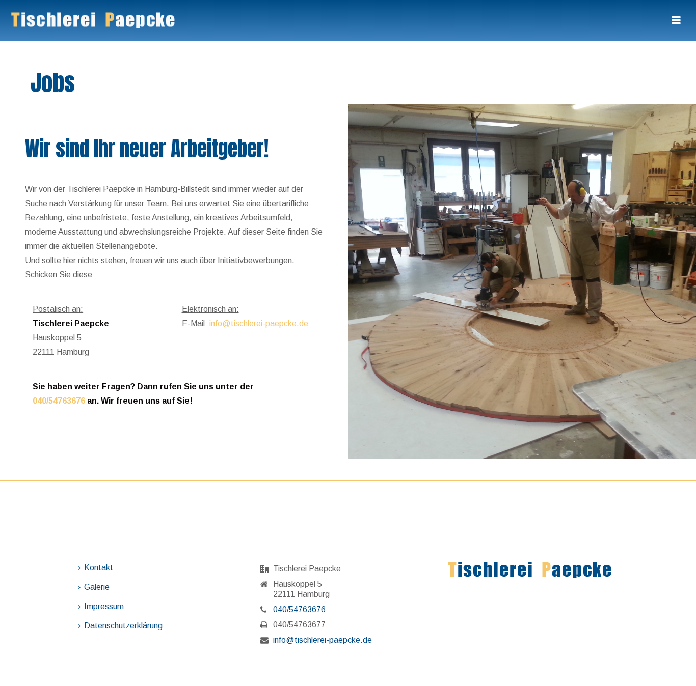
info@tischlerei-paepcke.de (258, 323)
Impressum (104, 606)
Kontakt (98, 567)
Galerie (97, 587)
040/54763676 (59, 400)
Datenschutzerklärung (123, 625)
